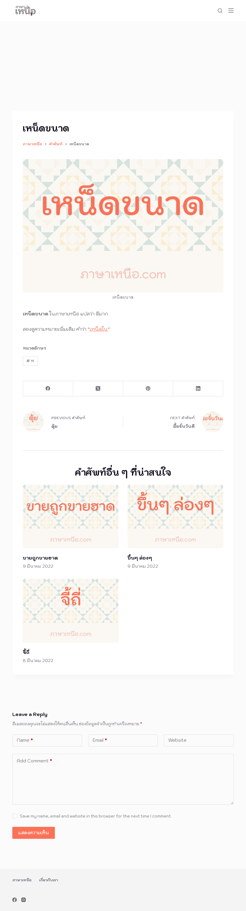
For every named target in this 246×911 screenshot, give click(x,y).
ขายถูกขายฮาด (40, 558)
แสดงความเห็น (33, 833)
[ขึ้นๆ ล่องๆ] (175, 517)
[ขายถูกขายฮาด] (70, 517)
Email (100, 740)
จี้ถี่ (26, 652)
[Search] (220, 10)
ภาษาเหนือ (22, 880)
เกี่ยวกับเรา (48, 880)
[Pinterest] (148, 388)
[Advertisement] (123, 66)
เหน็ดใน (99, 329)
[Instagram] (23, 900)
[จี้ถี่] (70, 611)
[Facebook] (48, 388)
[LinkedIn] (198, 388)
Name (25, 740)
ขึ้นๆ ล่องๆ (140, 558)
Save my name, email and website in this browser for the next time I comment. (96, 816)
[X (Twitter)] (98, 388)
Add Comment (34, 761)
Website (177, 740)
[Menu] (231, 10)
